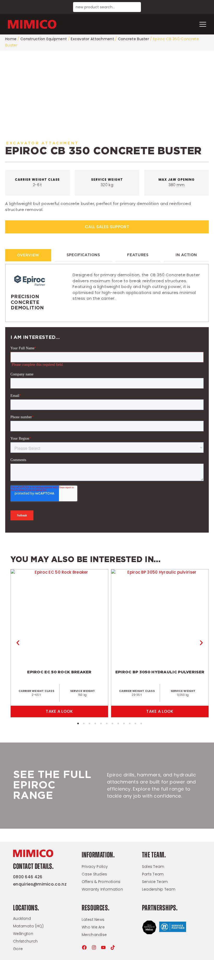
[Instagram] (94, 947)
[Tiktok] (112, 947)
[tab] (28, 255)
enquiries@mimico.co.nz (40, 884)
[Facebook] (84, 947)
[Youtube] (103, 947)
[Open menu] (202, 24)
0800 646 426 (28, 877)
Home (10, 39)
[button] (18, 643)
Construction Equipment (43, 39)
